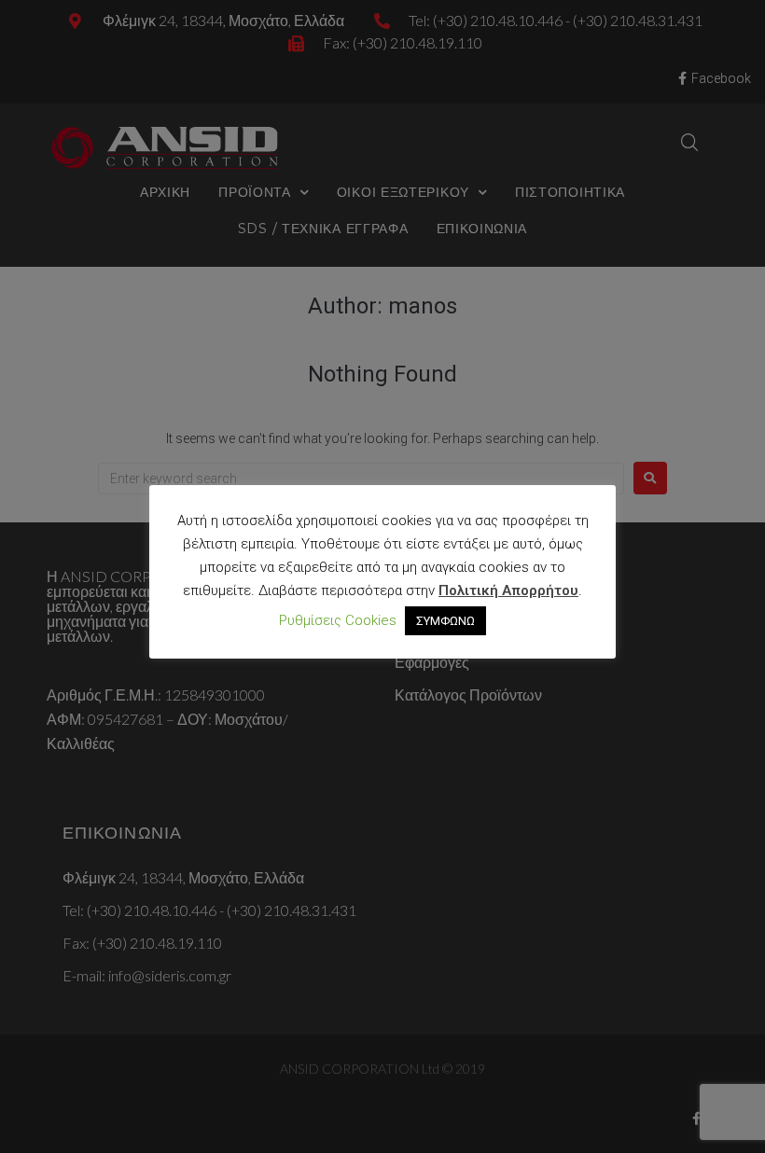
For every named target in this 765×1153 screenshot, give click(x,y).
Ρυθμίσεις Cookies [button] (337, 620)
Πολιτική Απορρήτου (508, 590)
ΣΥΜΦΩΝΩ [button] (445, 621)
